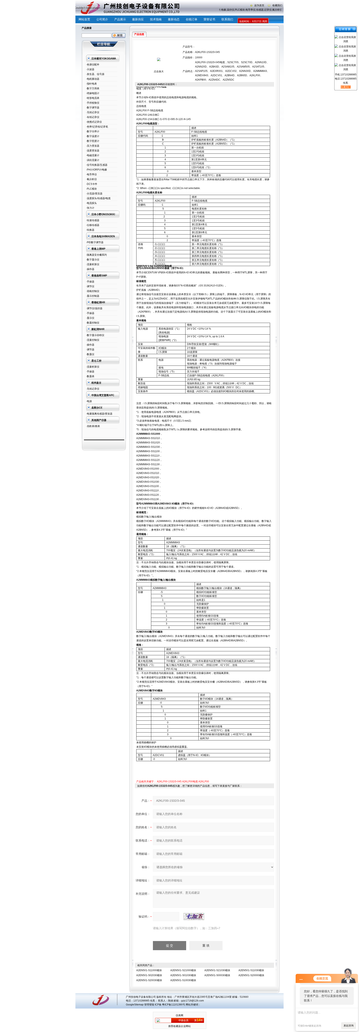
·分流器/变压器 (94, 193)
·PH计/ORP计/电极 (96, 169)
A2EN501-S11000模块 (149, 970)
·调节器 (90, 349)
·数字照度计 (92, 141)
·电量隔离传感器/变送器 (99, 413)
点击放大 (159, 71)
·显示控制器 (92, 296)
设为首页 (259, 5)
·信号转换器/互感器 (96, 164)
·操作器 (90, 269)
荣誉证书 (209, 19)
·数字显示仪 (92, 259)
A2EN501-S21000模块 (183, 970)
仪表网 (179, 1015)
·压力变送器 (92, 145)
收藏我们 (277, 5)
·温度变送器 (92, 150)
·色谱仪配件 (92, 64)
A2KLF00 (203, 781)
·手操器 (90, 281)
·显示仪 (90, 318)
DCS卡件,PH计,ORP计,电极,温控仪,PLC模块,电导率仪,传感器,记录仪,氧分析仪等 (238, 9)
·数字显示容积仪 (95, 335)
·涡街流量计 (92, 160)
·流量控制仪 (92, 340)
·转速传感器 (92, 220)
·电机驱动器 (92, 78)
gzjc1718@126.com (192, 1000)
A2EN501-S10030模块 (183, 980)
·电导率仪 (91, 174)
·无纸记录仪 (92, 112)
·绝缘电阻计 (92, 93)
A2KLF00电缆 (190, 781)
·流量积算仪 (92, 264)
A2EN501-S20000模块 (251, 975)
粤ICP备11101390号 (173, 1004)
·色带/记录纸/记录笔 (97, 126)
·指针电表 (91, 83)
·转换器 (90, 229)
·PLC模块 (91, 188)
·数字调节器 (92, 107)
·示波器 (90, 69)
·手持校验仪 (92, 102)
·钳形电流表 (92, 98)
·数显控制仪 (92, 322)
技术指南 (156, 19)
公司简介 (102, 19)
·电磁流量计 (92, 155)
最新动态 (174, 19)
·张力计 (90, 207)
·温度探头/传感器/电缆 (98, 198)
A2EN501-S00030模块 (217, 975)
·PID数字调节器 (94, 242)
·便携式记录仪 (94, 121)
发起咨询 (349, 1025)
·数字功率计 (92, 131)
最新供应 (138, 19)
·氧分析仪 (91, 179)
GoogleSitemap (135, 1004)
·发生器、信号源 (95, 74)
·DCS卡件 (91, 184)
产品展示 (120, 19)
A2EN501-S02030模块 (149, 975)
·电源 (89, 401)
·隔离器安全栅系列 (96, 254)
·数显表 (90, 376)
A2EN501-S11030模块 (251, 970)
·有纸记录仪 (92, 117)
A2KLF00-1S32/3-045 (169, 781)
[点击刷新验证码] (193, 916)
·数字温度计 (92, 136)
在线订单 (191, 19)
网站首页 (84, 19)
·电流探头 (91, 203)
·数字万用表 (92, 88)
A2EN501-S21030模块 (217, 970)
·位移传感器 (92, 225)
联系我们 (227, 19)
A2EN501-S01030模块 (183, 975)
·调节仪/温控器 (94, 308)
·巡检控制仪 (92, 291)
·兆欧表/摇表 (93, 426)
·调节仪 (90, 286)
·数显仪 (90, 354)
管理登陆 (149, 1004)
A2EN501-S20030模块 (149, 980)
